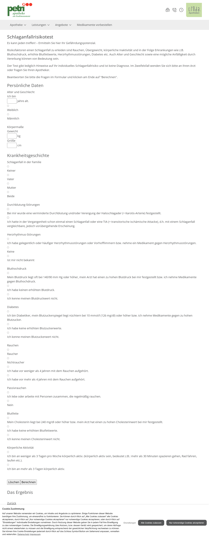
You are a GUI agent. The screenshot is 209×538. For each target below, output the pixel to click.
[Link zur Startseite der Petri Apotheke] (20, 10)
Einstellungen (130, 523)
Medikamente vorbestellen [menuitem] (94, 25)
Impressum (35, 534)
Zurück (11, 503)
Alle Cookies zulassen (151, 523)
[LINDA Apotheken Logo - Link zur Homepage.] (194, 10)
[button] (181, 10)
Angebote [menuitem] (61, 25)
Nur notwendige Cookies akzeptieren (186, 523)
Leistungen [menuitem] (39, 25)
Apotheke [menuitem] (16, 25)
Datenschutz (23, 534)
